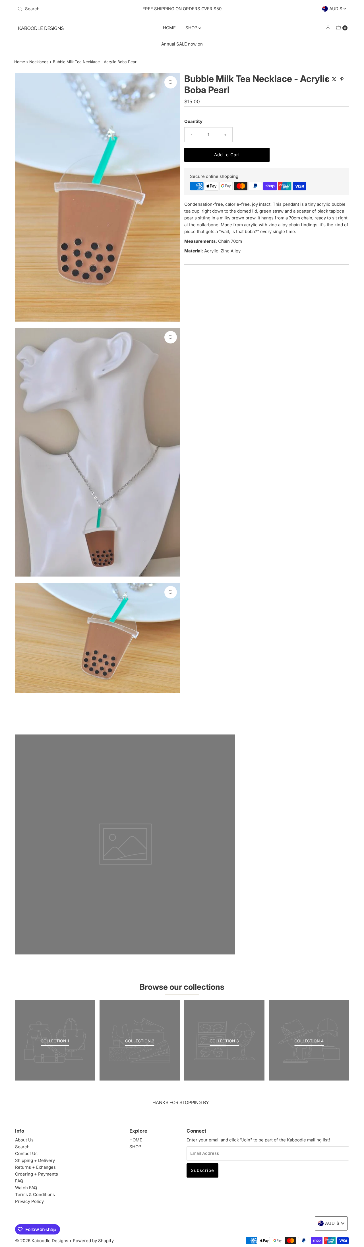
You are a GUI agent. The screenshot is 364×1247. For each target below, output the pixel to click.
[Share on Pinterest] (342, 79)
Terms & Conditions (35, 1194)
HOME (169, 27)
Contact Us (26, 1153)
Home (19, 61)
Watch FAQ (26, 1187)
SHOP (191, 27)
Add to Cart (227, 154)
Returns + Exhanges (35, 1167)
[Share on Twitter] (335, 79)
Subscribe (202, 1170)
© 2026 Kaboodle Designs (41, 1240)
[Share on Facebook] (327, 79)
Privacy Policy (29, 1201)
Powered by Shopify (93, 1240)
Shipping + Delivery (35, 1160)
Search (22, 1146)
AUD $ (336, 8)
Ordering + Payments (36, 1174)
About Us (24, 1140)
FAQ (19, 1181)
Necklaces (38, 61)
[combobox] (69, 9)
